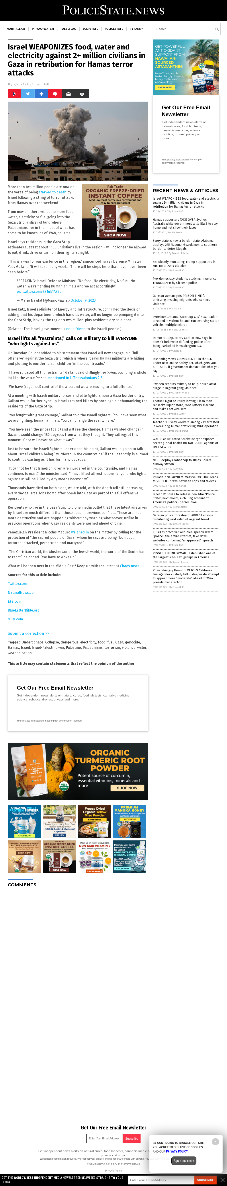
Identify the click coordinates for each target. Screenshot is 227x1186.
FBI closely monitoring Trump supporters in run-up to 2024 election (184, 264)
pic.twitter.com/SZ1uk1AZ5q (39, 291)
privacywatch (43, 28)
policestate (114, 28)
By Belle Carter (177, 413)
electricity (88, 642)
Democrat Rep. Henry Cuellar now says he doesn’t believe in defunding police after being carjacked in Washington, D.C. (183, 342)
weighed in (80, 532)
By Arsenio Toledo (179, 253)
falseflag (68, 28)
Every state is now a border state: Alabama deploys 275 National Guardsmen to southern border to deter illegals (185, 245)
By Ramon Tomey (178, 562)
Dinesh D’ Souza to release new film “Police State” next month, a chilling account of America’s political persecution (184, 498)
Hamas (13, 647)
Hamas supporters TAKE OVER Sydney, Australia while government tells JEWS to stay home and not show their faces (185, 224)
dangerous (69, 642)
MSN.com (15, 619)
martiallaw (16, 28)
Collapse (52, 642)
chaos (38, 642)
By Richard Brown (178, 430)
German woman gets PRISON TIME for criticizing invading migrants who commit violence (181, 300)
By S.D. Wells (175, 232)
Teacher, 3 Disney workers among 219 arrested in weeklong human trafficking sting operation (186, 424)
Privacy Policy (113, 1170)
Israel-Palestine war (48, 647)
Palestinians (93, 647)
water (141, 647)
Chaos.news (129, 566)
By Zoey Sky (176, 469)
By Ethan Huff (175, 211)
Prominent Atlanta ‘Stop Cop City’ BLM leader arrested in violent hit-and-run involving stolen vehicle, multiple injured (186, 321)
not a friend (76, 329)
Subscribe (205, 1180)
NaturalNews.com (22, 592)
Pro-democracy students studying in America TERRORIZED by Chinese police (184, 281)
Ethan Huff (40, 84)
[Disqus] (78, 946)
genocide (132, 642)
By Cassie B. (175, 308)
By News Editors (178, 329)
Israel (25, 647)
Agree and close (184, 1160)
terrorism (112, 647)
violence (128, 647)
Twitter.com (17, 584)
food (102, 642)
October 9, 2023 (83, 300)
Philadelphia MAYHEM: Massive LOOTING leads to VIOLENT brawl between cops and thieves (185, 479)
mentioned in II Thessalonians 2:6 (74, 378)
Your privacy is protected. (30, 720)
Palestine (73, 647)
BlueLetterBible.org (23, 610)
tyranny (136, 28)
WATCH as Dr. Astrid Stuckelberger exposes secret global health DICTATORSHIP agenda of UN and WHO (185, 443)
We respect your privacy (90, 1158)
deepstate (90, 28)
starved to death (52, 192)
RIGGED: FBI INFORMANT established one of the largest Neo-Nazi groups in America (184, 555)
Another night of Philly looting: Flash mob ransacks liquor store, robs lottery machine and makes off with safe (184, 405)
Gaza (119, 642)
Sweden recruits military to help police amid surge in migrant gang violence (184, 386)
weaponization (20, 653)
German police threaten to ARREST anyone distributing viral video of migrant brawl (183, 517)
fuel (110, 642)
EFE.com (14, 601)
